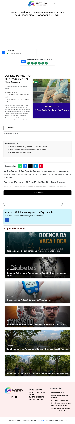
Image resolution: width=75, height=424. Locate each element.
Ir (7, 220)
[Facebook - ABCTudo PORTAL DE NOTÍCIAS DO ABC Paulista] (16, 396)
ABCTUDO (41, 420)
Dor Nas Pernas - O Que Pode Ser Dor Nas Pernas (28, 147)
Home (14, 12)
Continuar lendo (38, 193)
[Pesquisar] (67, 203)
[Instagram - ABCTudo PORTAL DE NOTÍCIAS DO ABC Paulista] (12, 396)
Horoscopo (43, 15)
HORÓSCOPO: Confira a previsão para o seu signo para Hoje (59, 395)
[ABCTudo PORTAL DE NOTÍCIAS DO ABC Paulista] (37, 4)
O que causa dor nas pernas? (21, 152)
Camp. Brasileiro (24, 15)
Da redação (13, 92)
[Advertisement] (37, 34)
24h (57, 15)
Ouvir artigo (9, 128)
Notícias (25, 12)
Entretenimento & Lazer (48, 12)
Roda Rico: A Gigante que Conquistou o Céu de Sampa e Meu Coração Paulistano (61, 403)
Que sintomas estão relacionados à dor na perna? (28, 149)
